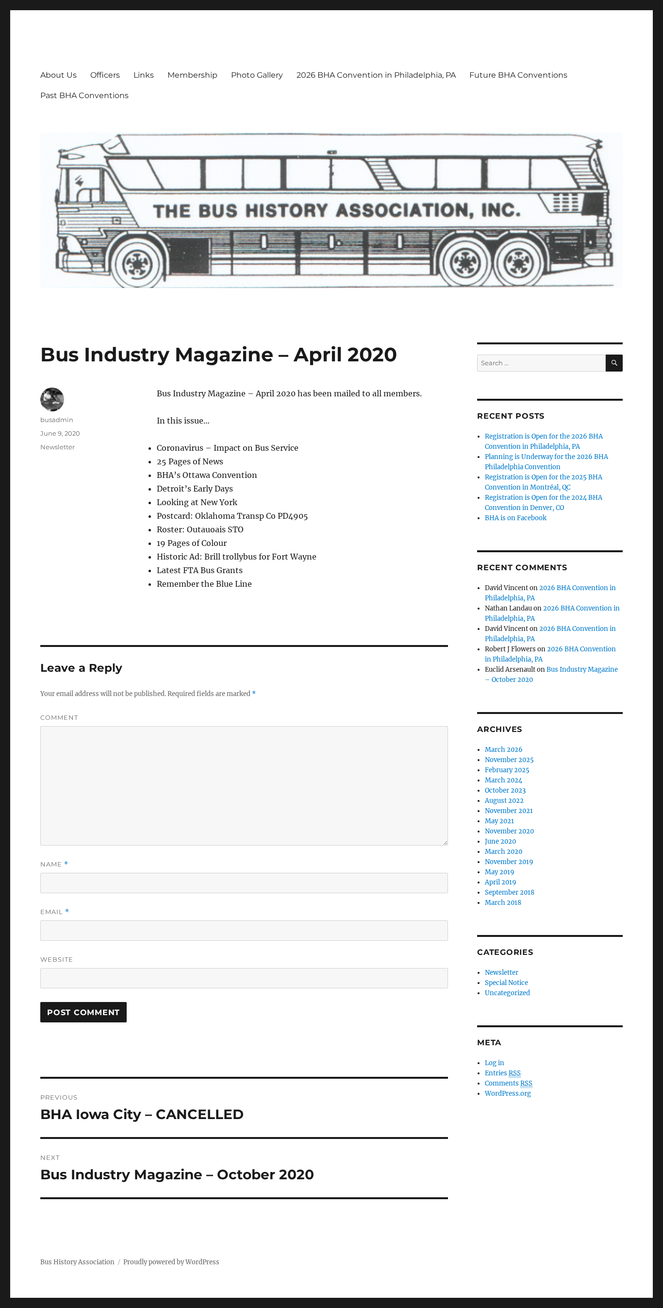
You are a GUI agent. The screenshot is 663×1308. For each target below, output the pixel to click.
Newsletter (57, 447)
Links (143, 75)
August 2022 (504, 801)
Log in (494, 1063)
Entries (503, 1073)
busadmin (56, 420)
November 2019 (509, 862)
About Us (58, 75)
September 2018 (509, 892)
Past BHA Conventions (84, 95)
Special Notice (506, 983)
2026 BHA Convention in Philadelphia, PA (376, 75)
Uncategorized (507, 993)
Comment (59, 717)
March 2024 (503, 780)
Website (56, 959)
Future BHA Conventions (518, 75)
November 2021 (509, 811)
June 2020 (500, 841)
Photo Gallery (257, 75)
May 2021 (499, 821)
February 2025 (507, 770)
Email (54, 912)
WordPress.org (508, 1093)
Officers (105, 75)
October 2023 (505, 790)
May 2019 (499, 872)
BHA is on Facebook (516, 518)
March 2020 (503, 852)
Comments (508, 1083)
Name (54, 864)
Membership (192, 75)
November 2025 (509, 760)
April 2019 (500, 882)
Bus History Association (77, 1262)
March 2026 (504, 750)
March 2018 (503, 903)
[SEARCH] (614, 363)
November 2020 (509, 831)
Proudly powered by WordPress (171, 1262)
